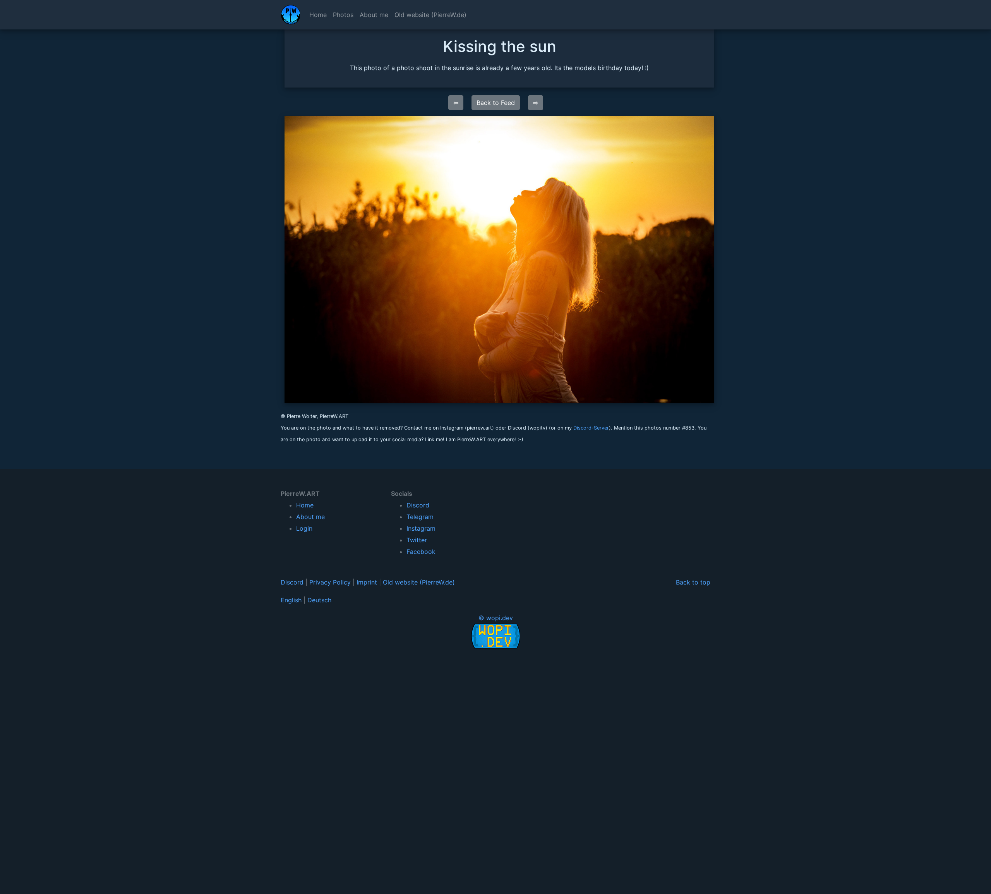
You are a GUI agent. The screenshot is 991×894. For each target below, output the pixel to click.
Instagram (420, 528)
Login (304, 528)
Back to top (693, 582)
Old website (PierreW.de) (430, 15)
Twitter (416, 540)
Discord (417, 505)
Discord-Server (591, 428)
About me (374, 15)
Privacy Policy (330, 582)
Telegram (420, 517)
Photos (343, 15)
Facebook (420, 551)
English (291, 600)
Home (318, 15)
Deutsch (319, 600)
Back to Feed (496, 103)
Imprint (367, 582)
